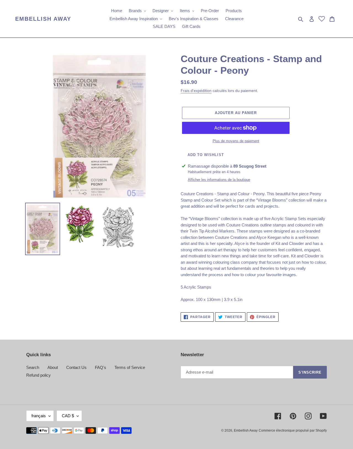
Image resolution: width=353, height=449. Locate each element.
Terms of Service (129, 367)
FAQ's (100, 367)
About (52, 367)
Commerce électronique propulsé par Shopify (293, 430)
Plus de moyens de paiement (236, 141)
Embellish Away (43, 19)
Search (32, 367)
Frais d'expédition (196, 90)
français (38, 415)
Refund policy (38, 375)
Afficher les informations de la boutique (219, 180)
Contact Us (76, 367)
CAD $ (68, 415)
